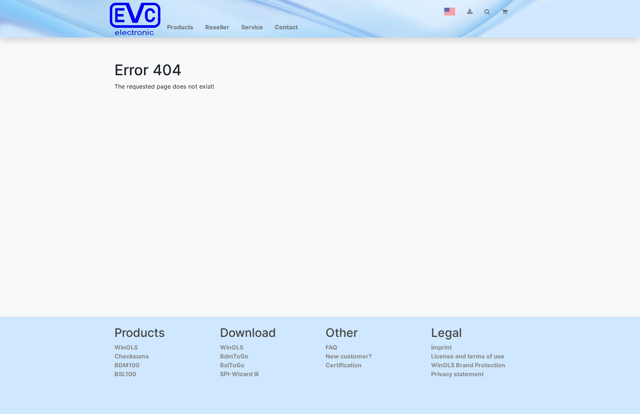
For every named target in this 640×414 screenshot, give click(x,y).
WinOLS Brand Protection (468, 365)
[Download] (470, 11)
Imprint (441, 347)
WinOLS (126, 347)
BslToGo (232, 365)
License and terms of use (467, 356)
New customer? (349, 356)
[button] (449, 11)
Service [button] (252, 27)
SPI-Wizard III (239, 374)
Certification (343, 365)
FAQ (331, 347)
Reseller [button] (217, 27)
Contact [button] (286, 27)
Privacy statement (457, 374)
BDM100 (127, 365)
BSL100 (125, 374)
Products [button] (180, 27)
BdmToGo (234, 356)
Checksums (131, 356)
